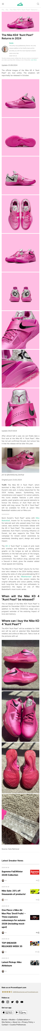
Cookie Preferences (18, 1025)
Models (12, 1019)
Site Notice (6, 1022)
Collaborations (23, 1019)
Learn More (34, 60)
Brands (4, 1019)
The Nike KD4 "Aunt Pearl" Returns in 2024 (24, 10)
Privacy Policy (27, 1022)
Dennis (11, 43)
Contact (5, 1025)
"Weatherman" (26, 576)
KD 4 (7, 546)
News (8, 10)
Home (4, 10)
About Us (16, 1022)
